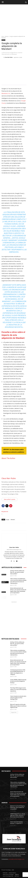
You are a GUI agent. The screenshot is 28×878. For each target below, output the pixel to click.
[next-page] (5, 597)
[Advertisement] (14, 19)
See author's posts (9, 499)
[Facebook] (8, 61)
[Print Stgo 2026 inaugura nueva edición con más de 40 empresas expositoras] (5, 689)
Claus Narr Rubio (9, 57)
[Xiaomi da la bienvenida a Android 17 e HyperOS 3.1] (5, 823)
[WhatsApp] (18, 61)
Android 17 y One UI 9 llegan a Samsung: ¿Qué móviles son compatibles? (17, 807)
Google (7, 519)
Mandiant (13, 519)
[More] (22, 61)
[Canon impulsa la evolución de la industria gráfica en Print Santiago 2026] (5, 698)
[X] (11, 61)
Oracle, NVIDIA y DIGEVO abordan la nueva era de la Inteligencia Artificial (18, 681)
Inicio (3, 36)
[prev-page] (3, 597)
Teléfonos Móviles (4, 582)
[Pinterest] (15, 61)
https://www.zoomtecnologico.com (14, 549)
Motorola (4, 574)
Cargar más (13, 712)
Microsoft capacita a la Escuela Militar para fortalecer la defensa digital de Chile (18, 706)
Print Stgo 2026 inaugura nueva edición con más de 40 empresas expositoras (18, 689)
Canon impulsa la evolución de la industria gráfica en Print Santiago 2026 (18, 698)
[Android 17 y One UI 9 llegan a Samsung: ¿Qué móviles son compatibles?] (5, 807)
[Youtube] (16, 560)
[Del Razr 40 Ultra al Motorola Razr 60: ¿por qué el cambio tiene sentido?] (5, 572)
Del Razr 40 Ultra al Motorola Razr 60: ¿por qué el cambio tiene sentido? (17, 572)
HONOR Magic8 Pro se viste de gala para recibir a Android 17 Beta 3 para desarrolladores (17, 815)
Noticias (6, 36)
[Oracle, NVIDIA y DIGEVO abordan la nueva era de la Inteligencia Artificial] (5, 681)
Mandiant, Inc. (6, 93)
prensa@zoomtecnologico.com (16, 859)
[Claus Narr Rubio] (3, 57)
